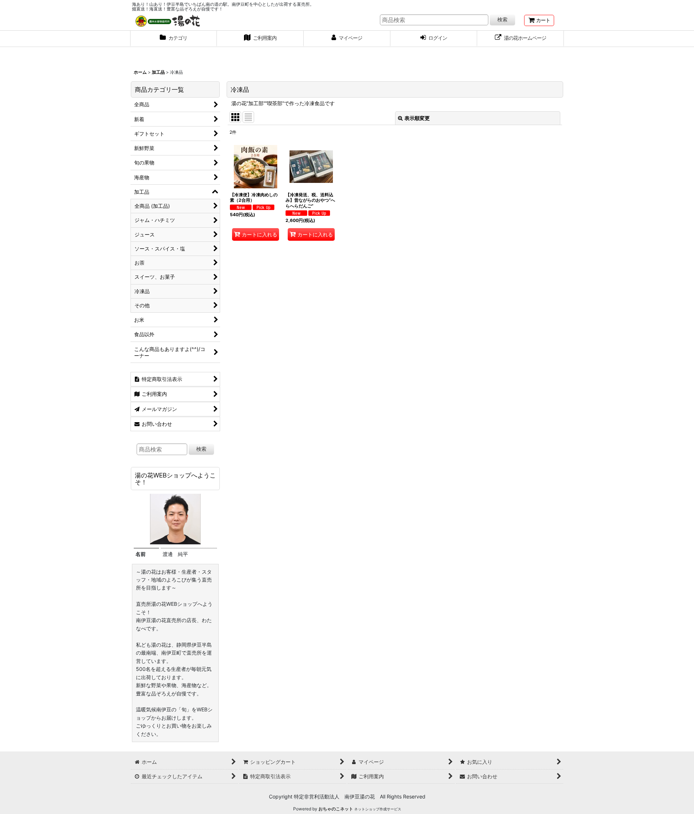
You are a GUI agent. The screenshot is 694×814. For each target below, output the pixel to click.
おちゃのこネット (335, 808)
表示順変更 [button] (417, 118)
